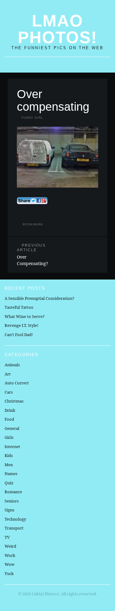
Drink (10, 410)
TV (7, 537)
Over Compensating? (32, 254)
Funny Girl (32, 117)
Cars (9, 392)
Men (9, 464)
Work (10, 555)
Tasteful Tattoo (19, 307)
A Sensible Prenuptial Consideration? (39, 298)
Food (9, 419)
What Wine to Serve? (24, 316)
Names (11, 473)
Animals (12, 364)
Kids (9, 455)
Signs (9, 510)
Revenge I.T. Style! (21, 325)
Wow (9, 564)
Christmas (14, 401)
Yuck (9, 573)
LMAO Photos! (57, 28)
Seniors (12, 501)
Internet (12, 446)
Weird (10, 546)
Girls (9, 437)
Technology (15, 519)
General (12, 428)
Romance (13, 491)
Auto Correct (17, 383)
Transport (14, 528)
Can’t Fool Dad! (19, 334)
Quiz (9, 483)
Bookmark (33, 224)
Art (8, 374)
